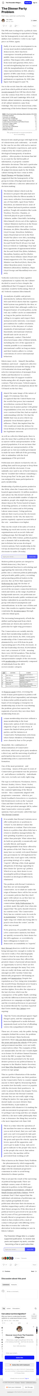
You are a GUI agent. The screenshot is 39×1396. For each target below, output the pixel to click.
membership (10, 661)
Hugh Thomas (8, 175)
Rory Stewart (7, 948)
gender (4, 978)
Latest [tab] (9, 1308)
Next (32, 1271)
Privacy (17, 1382)
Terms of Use (30, 1369)
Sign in (35, 3)
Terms (23, 1382)
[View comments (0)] (11, 26)
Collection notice (31, 1382)
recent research (8, 92)
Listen (35, 20)
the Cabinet (21, 1008)
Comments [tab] (6, 1285)
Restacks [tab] (14, 1285)
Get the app (29, 1387)
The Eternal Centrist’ (10, 814)
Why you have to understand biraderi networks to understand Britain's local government (14, 1317)
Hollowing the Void (9, 583)
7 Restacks (24, 1258)
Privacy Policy (20, 1373)
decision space (20, 611)
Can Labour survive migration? (14, 1314)
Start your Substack (14, 1387)
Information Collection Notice (25, 1371)
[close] (33, 1326)
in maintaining (10, 917)
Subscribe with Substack (21, 1365)
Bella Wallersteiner (23, 903)
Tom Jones (9, 19)
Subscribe (28, 3)
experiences (6, 458)
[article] (19, 1318)
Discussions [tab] (16, 1308)
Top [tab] (4, 1308)
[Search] (35, 1308)
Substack (10, 1392)
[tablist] (10, 1285)
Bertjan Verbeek (23, 175)
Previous (7, 1271)
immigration (16, 978)
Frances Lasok (10, 692)
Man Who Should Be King (16, 1067)
